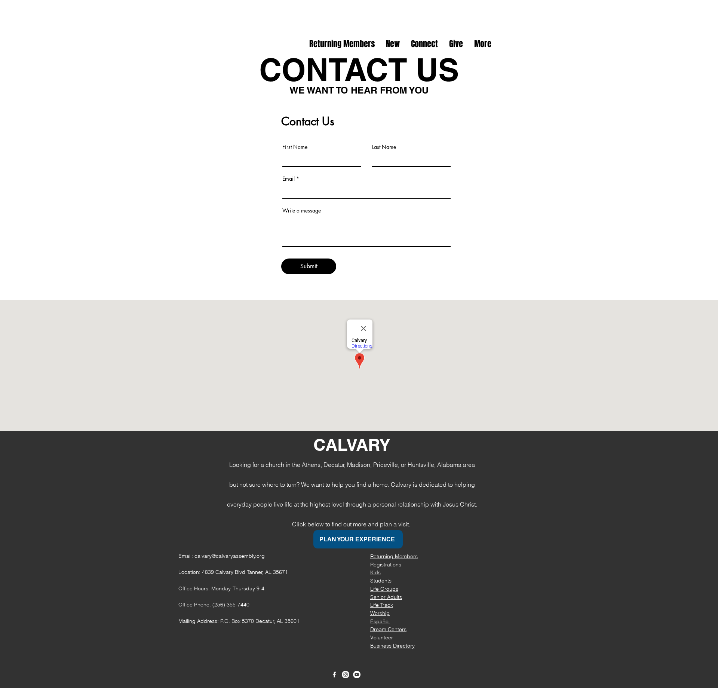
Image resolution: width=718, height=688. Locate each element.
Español (380, 621)
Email (288, 178)
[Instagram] (345, 674)
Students (381, 580)
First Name (294, 147)
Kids (375, 572)
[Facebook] (334, 674)
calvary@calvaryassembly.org (229, 556)
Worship (380, 613)
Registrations (385, 564)
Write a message (301, 210)
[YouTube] (356, 674)
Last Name (384, 147)
